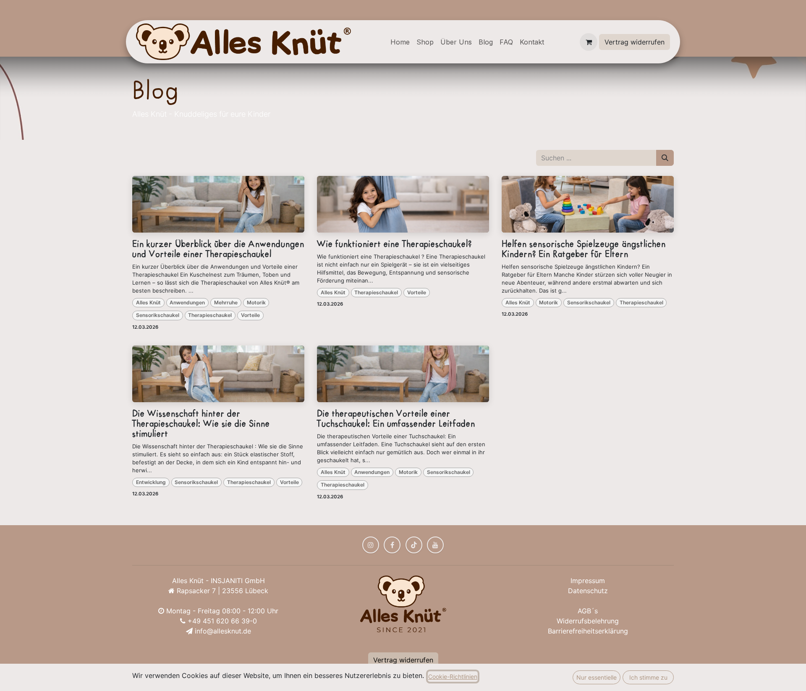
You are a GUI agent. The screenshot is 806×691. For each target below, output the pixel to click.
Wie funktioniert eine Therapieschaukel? (394, 244)
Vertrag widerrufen (634, 42)
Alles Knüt (148, 302)
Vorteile (250, 315)
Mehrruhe (226, 302)
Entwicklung (151, 482)
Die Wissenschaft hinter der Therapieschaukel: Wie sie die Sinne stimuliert (201, 424)
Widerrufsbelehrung (588, 621)
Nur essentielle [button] (596, 677)
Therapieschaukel (210, 315)
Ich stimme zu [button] (648, 677)
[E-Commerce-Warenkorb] (588, 42)
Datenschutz (588, 590)
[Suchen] (665, 158)
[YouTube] (435, 545)
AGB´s (588, 611)
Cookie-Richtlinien (452, 676)
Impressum (587, 580)
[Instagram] (370, 545)
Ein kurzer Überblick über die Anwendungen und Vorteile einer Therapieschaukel (218, 249)
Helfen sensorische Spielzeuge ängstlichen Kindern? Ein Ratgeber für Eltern (584, 249)
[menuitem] (400, 42)
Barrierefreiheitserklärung (588, 631)
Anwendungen (187, 302)
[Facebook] (392, 545)
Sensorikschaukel (157, 315)
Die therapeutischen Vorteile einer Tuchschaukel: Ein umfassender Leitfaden (396, 419)
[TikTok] (414, 545)
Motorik (256, 302)
